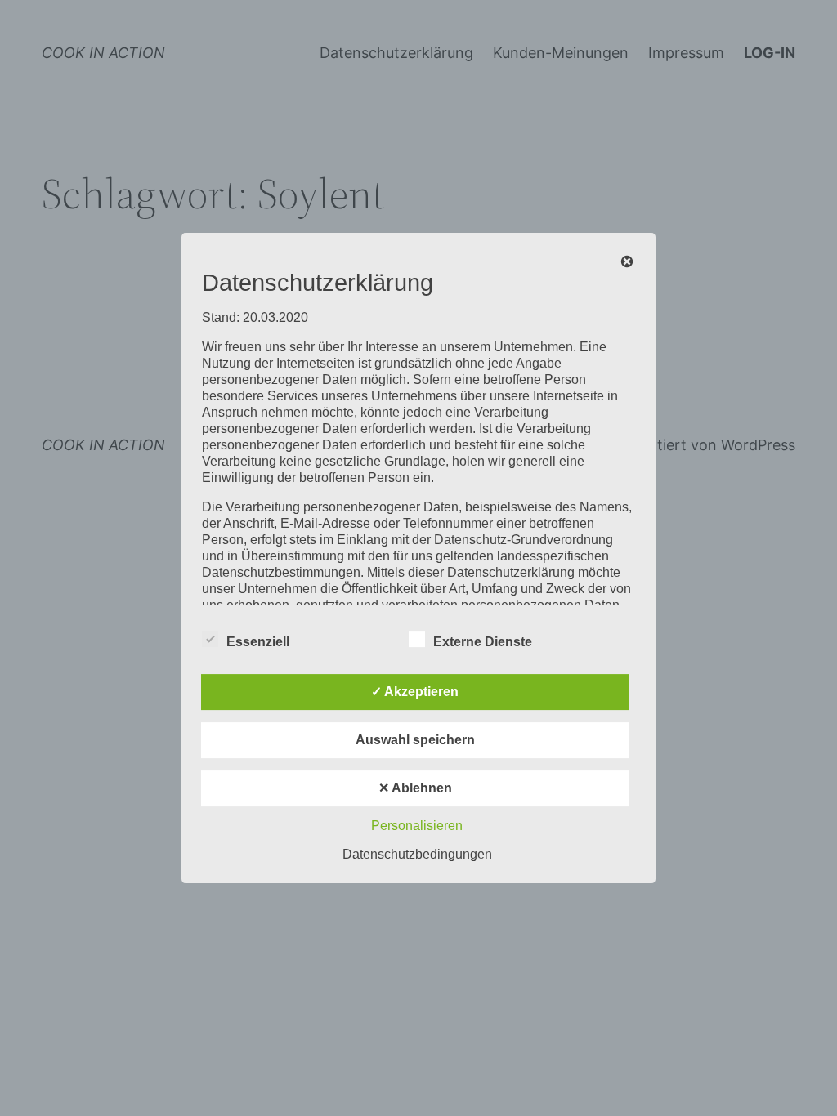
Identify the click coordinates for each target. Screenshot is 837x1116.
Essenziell (257, 642)
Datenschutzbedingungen (417, 854)
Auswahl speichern (415, 740)
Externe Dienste (482, 642)
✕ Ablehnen (415, 788)
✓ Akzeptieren (415, 692)
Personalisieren (417, 826)
